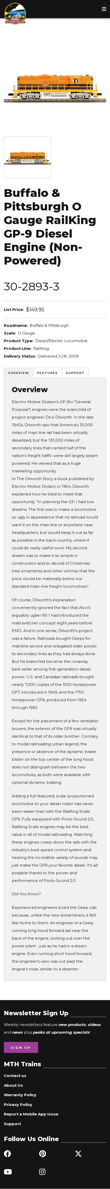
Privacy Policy (18, 1104)
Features (47, 373)
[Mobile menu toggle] (104, 9)
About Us (13, 1085)
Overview (18, 373)
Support (75, 373)
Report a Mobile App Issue (31, 1114)
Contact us (15, 1075)
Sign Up (21, 1047)
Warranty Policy (20, 1094)
